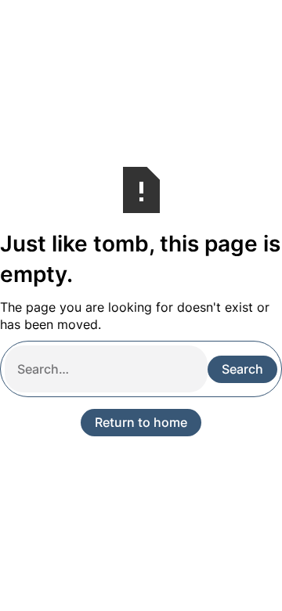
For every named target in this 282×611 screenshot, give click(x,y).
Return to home (141, 422)
